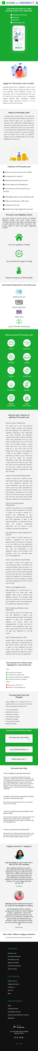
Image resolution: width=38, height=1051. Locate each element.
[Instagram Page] (20, 1037)
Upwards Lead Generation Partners (18, 1015)
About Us (10, 990)
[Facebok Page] (15, 1037)
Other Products (12, 969)
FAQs (9, 1005)
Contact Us (11, 987)
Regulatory (11, 1018)
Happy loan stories (13, 984)
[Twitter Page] (18, 1037)
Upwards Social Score (14, 965)
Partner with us (12, 981)
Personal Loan (12, 953)
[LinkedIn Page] (23, 1037)
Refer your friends (13, 962)
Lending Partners (13, 1008)
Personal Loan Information (19, 737)
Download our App (13, 959)
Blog (9, 993)
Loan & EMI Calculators (18, 749)
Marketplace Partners (14, 1012)
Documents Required (14, 956)
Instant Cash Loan (18, 759)
